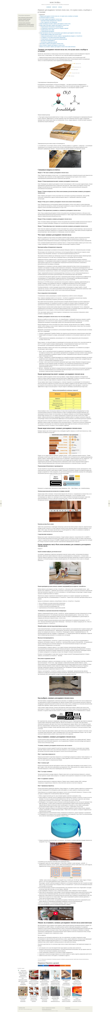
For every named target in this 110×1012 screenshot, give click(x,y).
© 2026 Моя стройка (22, 1007)
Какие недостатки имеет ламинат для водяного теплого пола (54, 25)
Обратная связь (67, 1007)
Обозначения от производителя (46, 959)
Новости (54, 7)
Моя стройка (55, 2)
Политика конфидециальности (46, 1009)
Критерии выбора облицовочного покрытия (51, 20)
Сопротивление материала (47, 31)
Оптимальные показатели (56, 959)
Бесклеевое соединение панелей (49, 42)
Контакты (43, 1007)
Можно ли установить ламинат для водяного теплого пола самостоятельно (57, 46)
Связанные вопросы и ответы (47, 17)
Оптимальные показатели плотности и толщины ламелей (54, 28)
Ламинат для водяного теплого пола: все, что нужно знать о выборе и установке (59, 16)
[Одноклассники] (65, 965)
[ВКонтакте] (43, 965)
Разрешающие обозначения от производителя (52, 26)
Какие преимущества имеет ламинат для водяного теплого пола (55, 23)
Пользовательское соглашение (50, 1007)
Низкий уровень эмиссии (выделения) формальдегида (54, 39)
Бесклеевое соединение (42, 960)
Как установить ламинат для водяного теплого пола (52, 45)
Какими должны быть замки (47, 30)
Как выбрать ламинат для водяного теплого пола (51, 43)
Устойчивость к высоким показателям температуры (53, 37)
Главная (48, 7)
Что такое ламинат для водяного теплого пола (51, 19)
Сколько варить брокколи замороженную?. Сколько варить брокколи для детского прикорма (26, 24)
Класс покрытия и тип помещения (49, 22)
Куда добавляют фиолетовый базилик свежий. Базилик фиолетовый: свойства (25, 19)
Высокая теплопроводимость (48, 40)
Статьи (60, 7)
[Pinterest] (54, 965)
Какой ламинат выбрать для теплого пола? (51, 34)
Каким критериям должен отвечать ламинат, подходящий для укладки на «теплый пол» (61, 36)
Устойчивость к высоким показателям (67, 959)
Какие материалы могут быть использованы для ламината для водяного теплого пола (60, 33)
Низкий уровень (76, 959)
